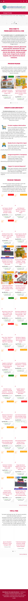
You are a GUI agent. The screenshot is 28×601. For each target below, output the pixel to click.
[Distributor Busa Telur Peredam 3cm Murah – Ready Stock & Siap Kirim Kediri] (7, 252)
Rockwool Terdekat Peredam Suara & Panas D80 (7, 466)
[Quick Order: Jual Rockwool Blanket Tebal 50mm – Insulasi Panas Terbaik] (15, 360)
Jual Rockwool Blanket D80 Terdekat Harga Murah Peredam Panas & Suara (20, 92)
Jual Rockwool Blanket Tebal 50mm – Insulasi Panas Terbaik (20, 364)
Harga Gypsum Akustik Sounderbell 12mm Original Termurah (20, 235)
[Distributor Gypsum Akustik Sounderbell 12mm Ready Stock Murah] (20, 329)
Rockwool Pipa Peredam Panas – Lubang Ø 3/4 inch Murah (7, 493)
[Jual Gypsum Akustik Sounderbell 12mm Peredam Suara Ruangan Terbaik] (7, 200)
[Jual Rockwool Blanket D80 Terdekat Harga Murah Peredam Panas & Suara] (20, 82)
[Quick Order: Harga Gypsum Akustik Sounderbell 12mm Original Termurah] (15, 231)
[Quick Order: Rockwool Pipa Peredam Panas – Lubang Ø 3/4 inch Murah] (2, 488)
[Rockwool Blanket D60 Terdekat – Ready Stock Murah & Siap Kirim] (20, 252)
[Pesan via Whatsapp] (12, 99)
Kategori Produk (7, 13)
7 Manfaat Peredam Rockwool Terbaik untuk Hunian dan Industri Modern (21, 544)
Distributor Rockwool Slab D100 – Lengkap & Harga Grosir (7, 91)
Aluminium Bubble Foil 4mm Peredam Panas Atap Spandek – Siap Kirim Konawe (20, 314)
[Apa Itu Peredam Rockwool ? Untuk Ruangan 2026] (7, 534)
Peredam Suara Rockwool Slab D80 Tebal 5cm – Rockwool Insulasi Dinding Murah (7, 391)
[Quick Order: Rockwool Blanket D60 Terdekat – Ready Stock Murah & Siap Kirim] (15, 257)
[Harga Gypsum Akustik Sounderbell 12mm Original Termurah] (20, 226)
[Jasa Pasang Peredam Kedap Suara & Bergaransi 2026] (20, 432)
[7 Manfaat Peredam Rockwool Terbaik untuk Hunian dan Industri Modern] (20, 534)
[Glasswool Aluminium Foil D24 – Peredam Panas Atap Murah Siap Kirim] (7, 407)
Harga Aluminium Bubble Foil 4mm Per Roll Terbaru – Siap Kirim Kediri (21, 467)
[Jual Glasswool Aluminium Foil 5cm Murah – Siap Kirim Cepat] (20, 200)
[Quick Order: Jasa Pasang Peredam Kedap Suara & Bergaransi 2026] (15, 438)
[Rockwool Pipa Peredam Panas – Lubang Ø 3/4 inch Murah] (7, 483)
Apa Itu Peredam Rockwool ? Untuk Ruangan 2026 (7, 543)
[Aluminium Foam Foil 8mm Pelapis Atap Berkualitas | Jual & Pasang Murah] (7, 303)
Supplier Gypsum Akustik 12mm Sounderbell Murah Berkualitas (20, 391)
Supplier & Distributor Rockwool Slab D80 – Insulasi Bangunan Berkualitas (7, 365)
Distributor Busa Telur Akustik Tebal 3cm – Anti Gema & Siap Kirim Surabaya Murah (20, 493)
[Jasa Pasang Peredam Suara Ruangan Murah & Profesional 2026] (7, 432)
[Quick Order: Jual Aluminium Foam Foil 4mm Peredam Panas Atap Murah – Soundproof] (15, 283)
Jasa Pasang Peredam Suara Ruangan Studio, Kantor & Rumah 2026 (20, 416)
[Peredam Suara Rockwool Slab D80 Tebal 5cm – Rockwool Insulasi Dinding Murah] (7, 381)
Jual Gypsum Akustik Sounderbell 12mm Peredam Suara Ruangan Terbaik (7, 210)
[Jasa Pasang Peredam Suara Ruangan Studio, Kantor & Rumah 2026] (20, 407)
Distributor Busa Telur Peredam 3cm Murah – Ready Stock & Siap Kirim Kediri (7, 262)
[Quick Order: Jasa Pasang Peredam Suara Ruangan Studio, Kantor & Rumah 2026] (15, 412)
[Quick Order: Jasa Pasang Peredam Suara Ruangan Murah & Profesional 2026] (2, 438)
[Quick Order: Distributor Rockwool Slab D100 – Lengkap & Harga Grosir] (2, 87)
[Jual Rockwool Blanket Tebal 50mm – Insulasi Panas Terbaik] (20, 355)
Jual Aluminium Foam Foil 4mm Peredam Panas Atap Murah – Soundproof (20, 288)
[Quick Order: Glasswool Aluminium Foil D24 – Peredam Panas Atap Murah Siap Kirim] (2, 412)
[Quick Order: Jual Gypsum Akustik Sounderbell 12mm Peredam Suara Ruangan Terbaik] (2, 205)
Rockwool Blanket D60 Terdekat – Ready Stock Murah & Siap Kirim (20, 262)
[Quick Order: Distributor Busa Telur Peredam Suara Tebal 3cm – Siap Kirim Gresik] (2, 231)
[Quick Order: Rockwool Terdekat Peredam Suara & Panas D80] (2, 462)
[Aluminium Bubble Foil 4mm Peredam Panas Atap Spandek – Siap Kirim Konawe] (20, 303)
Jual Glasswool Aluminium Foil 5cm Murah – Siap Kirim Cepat (21, 210)
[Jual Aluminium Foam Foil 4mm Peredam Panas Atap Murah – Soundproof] (20, 277)
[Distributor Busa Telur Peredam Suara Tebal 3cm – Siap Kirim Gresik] (7, 226)
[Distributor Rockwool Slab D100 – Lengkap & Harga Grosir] (7, 82)
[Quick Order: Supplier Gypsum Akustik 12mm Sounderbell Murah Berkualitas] (15, 386)
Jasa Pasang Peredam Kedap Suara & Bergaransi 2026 (20, 442)
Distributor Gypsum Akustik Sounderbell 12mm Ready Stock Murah (20, 340)
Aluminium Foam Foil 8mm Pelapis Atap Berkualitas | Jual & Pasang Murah (7, 314)
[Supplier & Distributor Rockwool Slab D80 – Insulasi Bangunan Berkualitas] (7, 355)
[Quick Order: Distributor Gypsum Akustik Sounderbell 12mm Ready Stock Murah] (15, 335)
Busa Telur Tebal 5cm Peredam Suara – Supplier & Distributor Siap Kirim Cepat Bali (7, 340)
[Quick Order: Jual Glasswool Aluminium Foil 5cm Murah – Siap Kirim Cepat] (15, 205)
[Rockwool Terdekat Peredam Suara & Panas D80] (7, 457)
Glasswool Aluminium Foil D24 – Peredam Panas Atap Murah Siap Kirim (7, 417)
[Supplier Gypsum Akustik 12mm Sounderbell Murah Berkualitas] (20, 381)
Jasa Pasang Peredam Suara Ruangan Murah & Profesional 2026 (7, 442)
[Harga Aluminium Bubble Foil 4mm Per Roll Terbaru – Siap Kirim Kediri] (20, 457)
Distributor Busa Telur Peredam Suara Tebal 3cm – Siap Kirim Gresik (7, 236)
